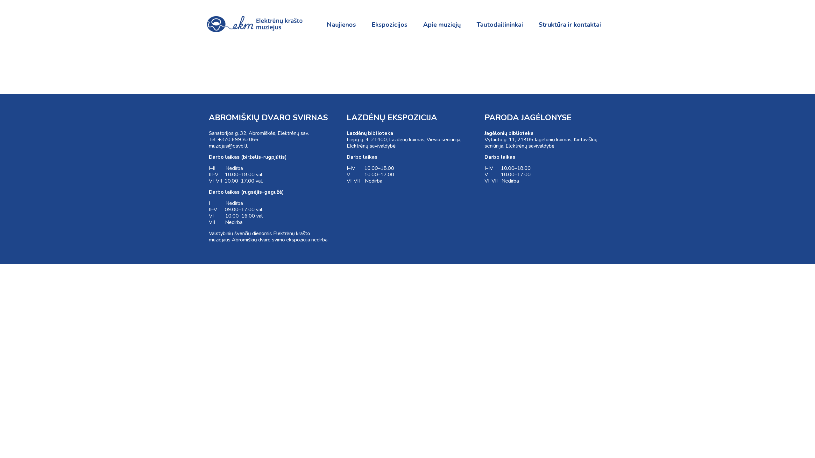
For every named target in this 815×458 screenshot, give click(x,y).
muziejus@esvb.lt (228, 145)
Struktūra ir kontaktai (570, 24)
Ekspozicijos (390, 24)
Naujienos (341, 24)
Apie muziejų (442, 24)
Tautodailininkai (500, 24)
